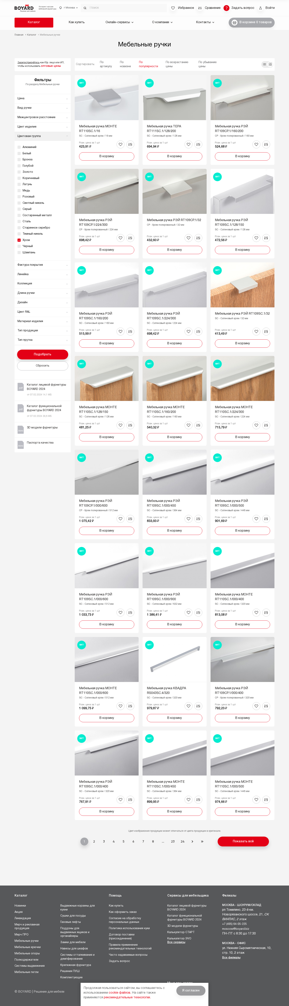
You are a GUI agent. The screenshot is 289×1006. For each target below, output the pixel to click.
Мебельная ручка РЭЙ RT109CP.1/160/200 (231, 129)
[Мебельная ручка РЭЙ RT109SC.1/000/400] (106, 775)
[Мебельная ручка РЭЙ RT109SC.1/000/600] (106, 588)
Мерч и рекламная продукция (27, 926)
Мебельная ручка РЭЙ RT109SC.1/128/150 (231, 222)
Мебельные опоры (27, 953)
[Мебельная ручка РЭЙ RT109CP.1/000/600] (106, 494)
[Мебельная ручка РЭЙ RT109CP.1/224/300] (106, 213)
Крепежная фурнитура (75, 965)
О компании (160, 22)
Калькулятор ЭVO (179, 938)
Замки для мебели (73, 942)
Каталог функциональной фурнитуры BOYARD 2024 (184, 918)
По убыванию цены (208, 64)
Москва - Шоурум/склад (241, 905)
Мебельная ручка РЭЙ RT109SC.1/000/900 (163, 597)
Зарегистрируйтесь (28, 63)
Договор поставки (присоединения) (121, 936)
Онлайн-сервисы (118, 22)
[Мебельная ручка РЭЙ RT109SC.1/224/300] (174, 307)
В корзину (106, 156)
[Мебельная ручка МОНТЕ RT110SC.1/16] (106, 119)
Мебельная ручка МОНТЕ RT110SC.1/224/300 (234, 409)
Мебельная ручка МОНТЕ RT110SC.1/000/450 (166, 784)
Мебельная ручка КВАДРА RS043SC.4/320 (166, 691)
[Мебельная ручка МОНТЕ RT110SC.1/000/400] (242, 588)
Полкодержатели (26, 960)
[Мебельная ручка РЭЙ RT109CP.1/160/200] (242, 119)
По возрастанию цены (177, 64)
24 (183, 841)
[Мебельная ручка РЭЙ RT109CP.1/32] (174, 213)
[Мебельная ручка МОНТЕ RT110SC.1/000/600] (106, 681)
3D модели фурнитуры (182, 926)
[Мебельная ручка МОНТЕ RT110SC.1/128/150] (106, 400)
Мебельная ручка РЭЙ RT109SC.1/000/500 (231, 503)
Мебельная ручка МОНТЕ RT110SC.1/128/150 (98, 409)
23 (173, 841)
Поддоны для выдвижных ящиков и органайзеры (74, 932)
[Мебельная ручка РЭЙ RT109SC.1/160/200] (106, 307)
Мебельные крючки (28, 947)
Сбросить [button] (42, 366)
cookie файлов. (120, 992)
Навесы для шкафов (74, 948)
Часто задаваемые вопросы (128, 955)
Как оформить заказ (123, 912)
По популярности (148, 64)
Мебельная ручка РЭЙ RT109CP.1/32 (174, 220)
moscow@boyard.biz (235, 929)
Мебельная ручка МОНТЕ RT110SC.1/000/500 (234, 784)
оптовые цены (51, 66)
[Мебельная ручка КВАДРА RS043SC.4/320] (174, 681)
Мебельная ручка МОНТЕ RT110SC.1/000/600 (98, 691)
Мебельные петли (27, 972)
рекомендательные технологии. (127, 997)
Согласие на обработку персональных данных (125, 920)
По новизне (125, 64)
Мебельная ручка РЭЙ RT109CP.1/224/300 (95, 222)
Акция (19, 912)
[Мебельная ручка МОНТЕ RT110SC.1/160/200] (174, 400)
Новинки (20, 906)
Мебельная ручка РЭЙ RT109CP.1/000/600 (95, 503)
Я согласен (191, 990)
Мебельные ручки (27, 941)
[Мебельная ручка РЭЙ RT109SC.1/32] (242, 307)
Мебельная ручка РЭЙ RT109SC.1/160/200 (95, 316)
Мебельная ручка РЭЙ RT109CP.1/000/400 (231, 691)
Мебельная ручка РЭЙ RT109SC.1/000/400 (95, 784)
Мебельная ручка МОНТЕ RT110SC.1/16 (98, 129)
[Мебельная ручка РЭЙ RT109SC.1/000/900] (174, 588)
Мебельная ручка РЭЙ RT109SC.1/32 (242, 313)
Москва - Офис (234, 943)
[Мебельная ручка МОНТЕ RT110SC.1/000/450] (174, 775)
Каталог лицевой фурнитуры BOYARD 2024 (186, 908)
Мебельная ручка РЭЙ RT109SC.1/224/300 (163, 316)
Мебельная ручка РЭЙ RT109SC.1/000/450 (163, 503)
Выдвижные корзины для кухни (77, 908)
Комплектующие (71, 977)
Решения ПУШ (70, 971)
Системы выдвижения (30, 966)
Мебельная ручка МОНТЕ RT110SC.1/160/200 (166, 409)
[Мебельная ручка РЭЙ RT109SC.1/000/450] (174, 494)
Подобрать (42, 354)
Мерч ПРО (22, 934)
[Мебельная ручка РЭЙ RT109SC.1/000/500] (242, 494)
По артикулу (106, 64)
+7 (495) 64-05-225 (234, 924)
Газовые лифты (70, 922)
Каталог (34, 22)
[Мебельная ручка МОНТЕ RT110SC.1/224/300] (242, 400)
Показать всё (243, 841)
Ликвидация (23, 918)
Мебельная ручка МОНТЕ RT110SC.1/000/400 (234, 597)
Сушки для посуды (73, 916)
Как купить (77, 22)
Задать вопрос (119, 961)
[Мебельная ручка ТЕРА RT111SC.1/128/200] (174, 119)
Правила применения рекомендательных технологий (130, 947)
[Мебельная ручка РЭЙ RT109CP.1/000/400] (242, 681)
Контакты (203, 22)
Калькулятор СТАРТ (181, 932)
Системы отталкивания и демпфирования (77, 957)
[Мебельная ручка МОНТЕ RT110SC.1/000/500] (242, 775)
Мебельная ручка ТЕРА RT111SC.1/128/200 (164, 129)
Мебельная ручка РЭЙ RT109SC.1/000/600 (95, 597)
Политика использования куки (129, 928)
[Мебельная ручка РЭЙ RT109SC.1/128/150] (242, 213)
